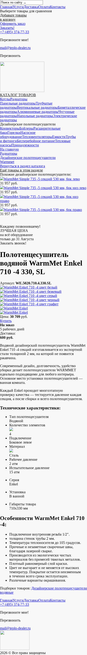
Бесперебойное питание (36, 141)
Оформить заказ (12, 24)
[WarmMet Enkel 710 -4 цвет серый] (28, 296)
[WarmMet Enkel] (14, 308)
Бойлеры (26, 128)
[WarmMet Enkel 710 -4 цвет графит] (29, 304)
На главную (9, 149)
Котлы (5, 99)
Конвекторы (9, 128)
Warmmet (7, 162)
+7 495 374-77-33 (14, 32)
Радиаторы (18, 99)
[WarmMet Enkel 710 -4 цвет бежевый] (30, 291)
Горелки (13, 133)
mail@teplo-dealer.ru (15, 48)
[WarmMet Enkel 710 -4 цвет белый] (28, 287)
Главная (6, 7)
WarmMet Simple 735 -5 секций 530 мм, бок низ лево (45, 188)
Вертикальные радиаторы (37, 107)
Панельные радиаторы (18, 103)
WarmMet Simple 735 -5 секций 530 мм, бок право (43, 210)
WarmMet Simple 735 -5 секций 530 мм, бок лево (42, 179)
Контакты (57, 7)
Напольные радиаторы (35, 116)
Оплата (44, 7)
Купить (6, 321)
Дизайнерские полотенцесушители (28, 158)
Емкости (59, 137)
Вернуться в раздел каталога (22, 166)
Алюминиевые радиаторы (37, 112)
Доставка (31, 7)
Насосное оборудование (17, 135)
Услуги (18, 7)
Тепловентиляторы (37, 137)
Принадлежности (25, 145)
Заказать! (7, 28)
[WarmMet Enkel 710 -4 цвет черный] (29, 300)
